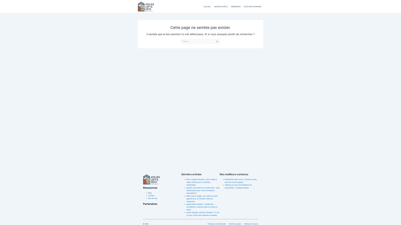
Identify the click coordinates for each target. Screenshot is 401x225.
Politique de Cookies (251, 224)
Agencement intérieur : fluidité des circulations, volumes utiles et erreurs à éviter (201, 207)
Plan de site (152, 198)
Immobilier (235, 7)
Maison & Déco (221, 7)
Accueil (207, 7)
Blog (150, 193)
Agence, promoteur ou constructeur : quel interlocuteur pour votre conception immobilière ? (203, 190)
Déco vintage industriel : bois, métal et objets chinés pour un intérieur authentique (201, 182)
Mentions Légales (235, 224)
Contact (151, 196)
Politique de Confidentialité (217, 224)
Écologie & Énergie (252, 7)
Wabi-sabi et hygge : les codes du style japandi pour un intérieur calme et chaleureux (202, 198)
